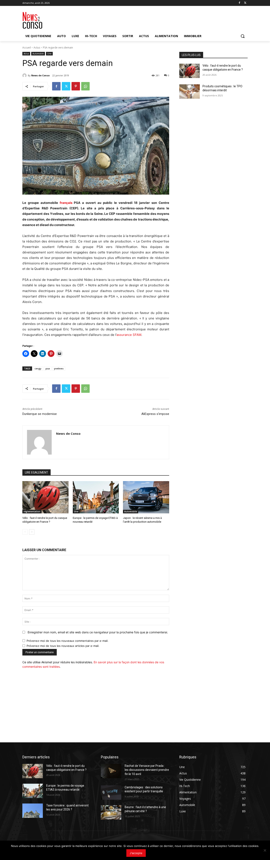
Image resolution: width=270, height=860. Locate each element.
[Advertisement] (95, 702)
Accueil (26, 47)
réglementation (32, 511)
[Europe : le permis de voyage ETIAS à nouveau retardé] (96, 497)
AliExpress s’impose (155, 414)
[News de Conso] (25, 75)
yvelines (58, 368)
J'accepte (136, 853)
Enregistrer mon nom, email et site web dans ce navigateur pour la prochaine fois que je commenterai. (98, 632)
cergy (38, 368)
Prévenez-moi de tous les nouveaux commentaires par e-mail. (67, 640)
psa (48, 368)
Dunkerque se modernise (39, 414)
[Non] (265, 850)
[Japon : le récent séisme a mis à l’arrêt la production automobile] (146, 497)
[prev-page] (25, 532)
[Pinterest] (76, 86)
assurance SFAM (128, 335)
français (66, 203)
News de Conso (40, 75)
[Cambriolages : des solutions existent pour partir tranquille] (111, 792)
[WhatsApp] (85, 86)
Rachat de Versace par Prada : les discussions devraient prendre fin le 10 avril (147, 770)
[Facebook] (239, 3)
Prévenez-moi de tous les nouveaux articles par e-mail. (63, 645)
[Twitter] (245, 3)
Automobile (38, 53)
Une (49, 53)
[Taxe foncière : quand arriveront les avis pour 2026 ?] (32, 810)
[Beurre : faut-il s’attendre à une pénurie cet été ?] (111, 812)
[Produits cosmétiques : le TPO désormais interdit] (189, 91)
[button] (243, 36)
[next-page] (31, 532)
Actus (37, 47)
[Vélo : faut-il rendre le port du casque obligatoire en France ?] (45, 497)
